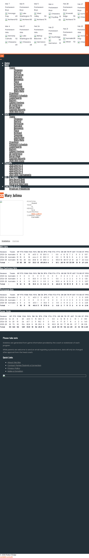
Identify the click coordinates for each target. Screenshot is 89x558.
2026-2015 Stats (16, 112)
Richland (18, 84)
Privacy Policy (14, 368)
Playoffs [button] (8, 163)
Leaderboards (15, 98)
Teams (12, 67)
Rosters (12, 100)
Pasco (16, 81)
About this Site (14, 362)
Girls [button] (7, 114)
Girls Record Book (17, 181)
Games (15, 241)
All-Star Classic (11, 177)
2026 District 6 (16, 165)
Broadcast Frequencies (19, 188)
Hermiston (18, 74)
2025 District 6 (16, 167)
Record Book (14, 107)
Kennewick (18, 79)
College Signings (16, 102)
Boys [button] (7, 65)
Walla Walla (19, 91)
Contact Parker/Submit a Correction (24, 365)
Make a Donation (15, 371)
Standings (14, 93)
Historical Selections (18, 184)
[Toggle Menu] (1, 59)
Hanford (17, 72)
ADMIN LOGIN (6, 557)
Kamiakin (18, 77)
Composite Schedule (18, 95)
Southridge (19, 88)
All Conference (15, 105)
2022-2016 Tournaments (20, 174)
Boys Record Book (17, 179)
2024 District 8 (16, 170)
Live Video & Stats (13, 186)
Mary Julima (37, 213)
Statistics (6, 241)
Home (7, 63)
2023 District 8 (16, 172)
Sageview (18, 86)
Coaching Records (17, 109)
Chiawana (18, 70)
